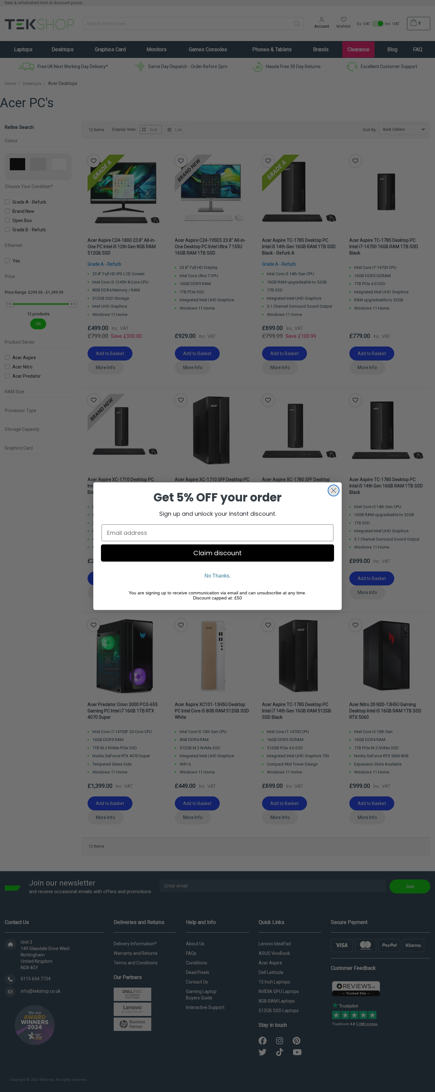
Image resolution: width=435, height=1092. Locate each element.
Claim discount (217, 553)
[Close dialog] (333, 490)
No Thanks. (217, 575)
